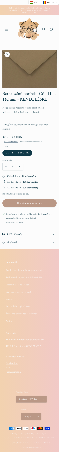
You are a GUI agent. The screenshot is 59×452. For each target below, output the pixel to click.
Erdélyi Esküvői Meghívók (28, 434)
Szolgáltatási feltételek (21, 443)
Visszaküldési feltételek (18, 285)
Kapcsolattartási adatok (31, 447)
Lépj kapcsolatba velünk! (18, 292)
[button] (6, 29)
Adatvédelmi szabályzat (45, 437)
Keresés (9, 299)
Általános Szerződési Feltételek (21, 314)
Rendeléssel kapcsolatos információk (24, 270)
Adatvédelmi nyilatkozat (18, 306)
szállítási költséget (11, 141)
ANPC (9, 321)
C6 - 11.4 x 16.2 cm (17, 153)
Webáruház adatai (15, 223)
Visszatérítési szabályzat (23, 437)
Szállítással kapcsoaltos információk (24, 277)
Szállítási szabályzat (42, 443)
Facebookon (12, 363)
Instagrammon (13, 372)
